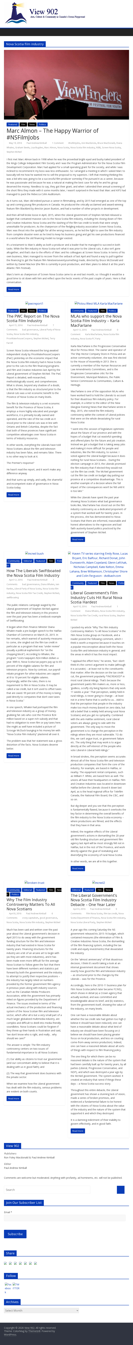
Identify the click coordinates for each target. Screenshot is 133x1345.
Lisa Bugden (37, 147)
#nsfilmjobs (74, 143)
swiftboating (13, 597)
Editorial (28, 560)
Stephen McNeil (14, 151)
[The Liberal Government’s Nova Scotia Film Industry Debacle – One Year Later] (98, 883)
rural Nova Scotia (107, 615)
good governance (48, 917)
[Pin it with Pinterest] (26, 1264)
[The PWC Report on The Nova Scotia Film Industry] (34, 303)
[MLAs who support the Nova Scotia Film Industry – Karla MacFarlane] (99, 303)
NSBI (98, 147)
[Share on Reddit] (21, 1264)
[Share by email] (36, 1264)
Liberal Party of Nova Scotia (27, 588)
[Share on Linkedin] (31, 1264)
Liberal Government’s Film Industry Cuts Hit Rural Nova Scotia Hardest (96, 597)
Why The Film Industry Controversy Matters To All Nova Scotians (31, 904)
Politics (42, 124)
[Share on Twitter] (11, 1264)
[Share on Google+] (16, 1264)
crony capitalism (30, 917)
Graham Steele (22, 147)
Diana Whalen (47, 584)
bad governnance (30, 584)
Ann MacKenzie (88, 143)
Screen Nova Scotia (111, 147)
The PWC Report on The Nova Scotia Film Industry (33, 318)
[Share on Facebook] (6, 1264)
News (32, 124)
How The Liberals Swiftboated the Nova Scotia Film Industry (34, 573)
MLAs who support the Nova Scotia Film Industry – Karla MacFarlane (96, 320)
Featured (12, 124)
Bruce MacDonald (106, 143)
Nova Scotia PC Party (90, 338)
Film (23, 124)
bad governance (30, 329)
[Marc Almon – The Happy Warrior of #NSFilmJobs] (66, 52)
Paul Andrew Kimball (37, 143)
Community (78, 310)
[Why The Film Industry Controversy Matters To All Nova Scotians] (34, 883)
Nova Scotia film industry (82, 147)
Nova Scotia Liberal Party (83, 922)
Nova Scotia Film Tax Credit (29, 593)
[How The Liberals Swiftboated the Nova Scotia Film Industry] (34, 553)
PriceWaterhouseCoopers (19, 338)
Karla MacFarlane (93, 334)
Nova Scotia (63, 147)
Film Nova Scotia (94, 913)
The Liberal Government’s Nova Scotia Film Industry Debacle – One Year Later (94, 900)
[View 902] (66, 4)
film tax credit (110, 913)
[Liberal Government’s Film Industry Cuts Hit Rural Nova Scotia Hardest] (98, 553)
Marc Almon (50, 147)
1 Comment (58, 143)
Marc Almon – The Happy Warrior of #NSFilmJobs (53, 134)
